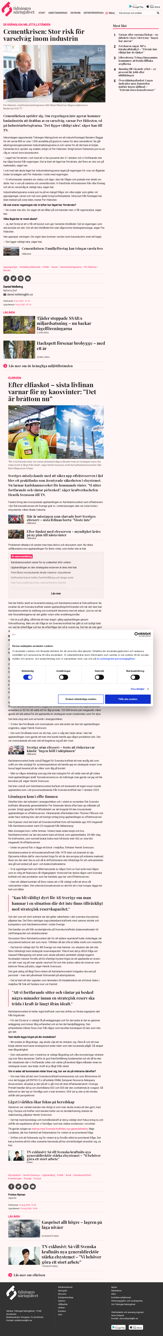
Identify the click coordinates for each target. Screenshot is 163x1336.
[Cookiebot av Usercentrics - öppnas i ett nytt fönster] (137, 634)
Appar (114, 1287)
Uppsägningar (10, 267)
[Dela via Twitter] (14, 278)
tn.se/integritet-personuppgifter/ (116, 658)
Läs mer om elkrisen (29, 1275)
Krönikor (62, 1311)
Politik (46, 267)
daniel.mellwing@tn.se (20, 294)
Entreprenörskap (94, 13)
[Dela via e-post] (28, 278)
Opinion (61, 1301)
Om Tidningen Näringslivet (123, 1304)
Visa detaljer (138, 689)
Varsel (54, 267)
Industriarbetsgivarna (71, 267)
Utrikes (61, 1307)
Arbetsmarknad (57, 13)
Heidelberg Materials (30, 267)
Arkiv (113, 1294)
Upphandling (48, 1175)
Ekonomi (76, 13)
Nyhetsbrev (116, 1290)
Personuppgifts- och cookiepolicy (127, 1301)
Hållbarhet (62, 1304)
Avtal (68, 1175)
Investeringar (15, 1178)
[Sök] (158, 13)
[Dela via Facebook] (6, 278)
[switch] (63, 677)
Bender (7, 270)
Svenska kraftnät (82, 1175)
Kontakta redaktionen (121, 1297)
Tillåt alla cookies (127, 699)
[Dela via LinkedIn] (21, 278)
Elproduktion (14, 1175)
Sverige (28, 1178)
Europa (37, 1178)
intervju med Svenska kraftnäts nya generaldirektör (60, 1128)
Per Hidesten (90, 267)
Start (42, 13)
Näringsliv (62, 1290)
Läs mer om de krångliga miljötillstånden (41, 366)
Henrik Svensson (31, 1175)
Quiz (60, 1314)
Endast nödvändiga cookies (81, 699)
